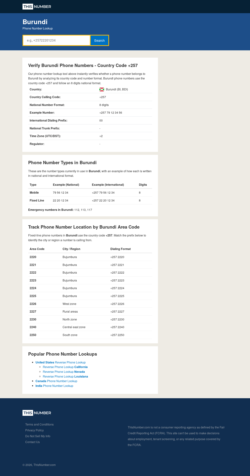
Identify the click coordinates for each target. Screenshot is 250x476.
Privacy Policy (34, 430)
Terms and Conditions (39, 424)
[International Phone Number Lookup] (37, 6)
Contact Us (32, 442)
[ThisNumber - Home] (37, 414)
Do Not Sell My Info (37, 436)
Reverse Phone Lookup (61, 362)
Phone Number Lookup (56, 381)
